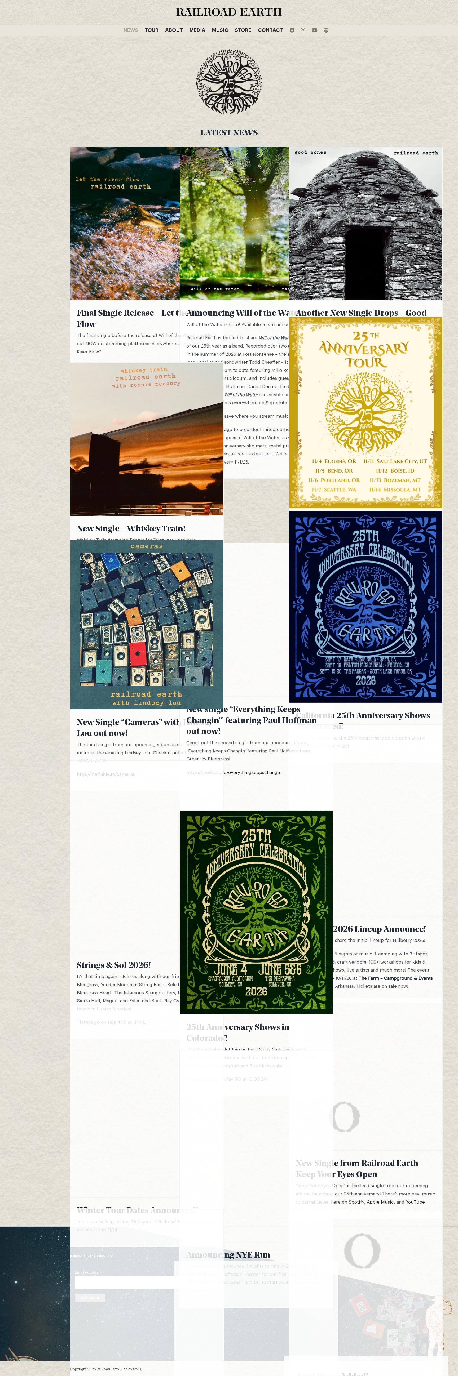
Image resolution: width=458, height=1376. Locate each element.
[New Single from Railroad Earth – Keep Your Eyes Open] (365, 1073)
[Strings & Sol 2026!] (146, 856)
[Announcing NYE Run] (256, 1146)
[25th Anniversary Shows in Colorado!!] (256, 912)
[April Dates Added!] (365, 1287)
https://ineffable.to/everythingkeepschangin (233, 772)
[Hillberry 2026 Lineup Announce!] (365, 820)
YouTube (415, 1202)
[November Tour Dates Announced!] (365, 412)
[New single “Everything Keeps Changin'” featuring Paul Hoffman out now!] (256, 619)
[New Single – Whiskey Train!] (146, 439)
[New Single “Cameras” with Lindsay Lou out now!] (146, 624)
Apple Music (380, 1202)
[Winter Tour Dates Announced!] (146, 1101)
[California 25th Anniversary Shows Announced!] (365, 607)
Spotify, (357, 1202)
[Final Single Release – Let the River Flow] (146, 223)
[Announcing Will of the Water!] (256, 223)
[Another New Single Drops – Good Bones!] (365, 223)
